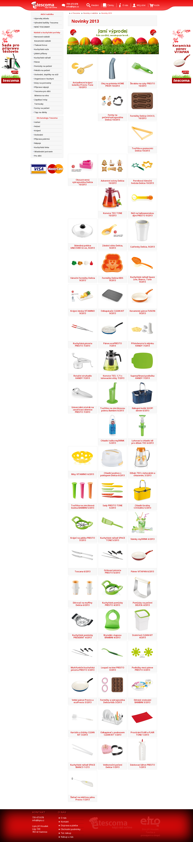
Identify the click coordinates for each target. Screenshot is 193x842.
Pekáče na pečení (42, 70)
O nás (63, 817)
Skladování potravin (43, 151)
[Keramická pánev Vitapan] (182, 57)
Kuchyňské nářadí (42, 57)
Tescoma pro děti (42, 91)
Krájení (37, 130)
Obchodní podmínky (70, 829)
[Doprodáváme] (113, 41)
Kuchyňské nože (41, 49)
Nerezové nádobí (42, 36)
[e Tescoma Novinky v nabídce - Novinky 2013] (44, 5)
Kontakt (65, 821)
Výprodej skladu (41, 18)
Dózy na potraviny (42, 83)
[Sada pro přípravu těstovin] (11, 57)
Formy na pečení (41, 108)
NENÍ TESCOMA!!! (42, 27)
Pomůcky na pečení (43, 66)
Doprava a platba (69, 825)
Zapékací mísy (40, 99)
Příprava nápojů (41, 87)
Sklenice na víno (41, 95)
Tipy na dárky (40, 112)
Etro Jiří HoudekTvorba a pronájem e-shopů (150, 832)
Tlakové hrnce (40, 45)
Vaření (37, 122)
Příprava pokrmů (42, 139)
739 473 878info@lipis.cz (72, 5)
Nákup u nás (67, 836)
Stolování (38, 134)
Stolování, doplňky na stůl (46, 74)
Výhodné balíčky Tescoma (46, 22)
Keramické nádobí (42, 41)
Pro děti (37, 155)
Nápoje (37, 143)
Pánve (37, 62)
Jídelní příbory (40, 53)
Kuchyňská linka (41, 147)
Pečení (37, 126)
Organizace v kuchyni (44, 78)
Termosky (38, 104)
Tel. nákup (66, 833)
